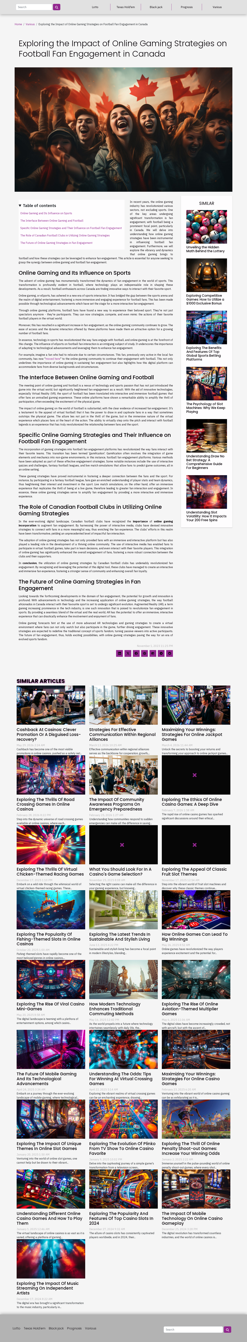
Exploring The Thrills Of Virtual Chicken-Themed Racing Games (50, 871)
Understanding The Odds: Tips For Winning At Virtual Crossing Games (121, 1078)
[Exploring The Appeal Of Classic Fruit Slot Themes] (196, 844)
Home (18, 24)
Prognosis (187, 7)
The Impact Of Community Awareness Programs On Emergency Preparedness (116, 804)
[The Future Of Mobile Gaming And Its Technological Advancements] (51, 1049)
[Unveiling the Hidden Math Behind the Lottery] (206, 226)
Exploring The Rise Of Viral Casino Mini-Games (51, 1006)
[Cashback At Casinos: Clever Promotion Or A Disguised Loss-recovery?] (51, 705)
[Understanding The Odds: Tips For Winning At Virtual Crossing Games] (123, 1049)
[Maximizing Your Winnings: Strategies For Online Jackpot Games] (196, 705)
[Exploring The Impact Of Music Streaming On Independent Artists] (51, 1258)
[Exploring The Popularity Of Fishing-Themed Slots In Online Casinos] (51, 909)
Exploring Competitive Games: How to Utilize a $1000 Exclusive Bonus (205, 299)
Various (217, 7)
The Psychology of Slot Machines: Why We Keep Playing (205, 408)
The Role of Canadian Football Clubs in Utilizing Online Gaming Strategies (65, 235)
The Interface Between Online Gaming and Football (51, 220)
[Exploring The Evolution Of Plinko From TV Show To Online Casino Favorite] (123, 1119)
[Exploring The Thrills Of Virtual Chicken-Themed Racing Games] (51, 844)
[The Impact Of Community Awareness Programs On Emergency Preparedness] (123, 774)
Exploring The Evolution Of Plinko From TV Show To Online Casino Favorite (122, 1148)
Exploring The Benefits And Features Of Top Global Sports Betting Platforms (203, 354)
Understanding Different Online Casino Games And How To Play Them (49, 1218)
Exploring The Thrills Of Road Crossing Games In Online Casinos (46, 804)
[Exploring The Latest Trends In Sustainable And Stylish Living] (123, 909)
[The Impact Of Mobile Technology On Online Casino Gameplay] (196, 1188)
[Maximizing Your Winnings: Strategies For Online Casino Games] (196, 1049)
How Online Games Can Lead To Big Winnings (195, 937)
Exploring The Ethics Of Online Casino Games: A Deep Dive (192, 802)
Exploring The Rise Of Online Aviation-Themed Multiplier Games (190, 1009)
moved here (53, 358)
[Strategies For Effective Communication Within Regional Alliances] (123, 705)
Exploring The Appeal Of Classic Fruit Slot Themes (194, 871)
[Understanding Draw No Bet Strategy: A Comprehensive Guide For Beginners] (206, 435)
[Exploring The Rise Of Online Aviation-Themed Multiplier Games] (196, 979)
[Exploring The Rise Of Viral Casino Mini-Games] (51, 979)
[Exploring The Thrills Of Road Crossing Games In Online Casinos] (51, 774)
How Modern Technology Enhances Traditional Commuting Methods (114, 1009)
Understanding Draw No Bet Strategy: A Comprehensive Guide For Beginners (205, 462)
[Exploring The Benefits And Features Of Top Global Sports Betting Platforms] (206, 327)
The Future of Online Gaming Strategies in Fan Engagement (56, 242)
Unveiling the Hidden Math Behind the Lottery (205, 249)
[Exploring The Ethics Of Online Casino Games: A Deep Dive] (196, 774)
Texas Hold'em (125, 7)
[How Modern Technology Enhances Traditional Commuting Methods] (123, 979)
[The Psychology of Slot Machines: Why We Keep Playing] (206, 383)
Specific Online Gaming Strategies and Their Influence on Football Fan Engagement (71, 228)
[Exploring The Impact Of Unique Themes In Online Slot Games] (51, 1119)
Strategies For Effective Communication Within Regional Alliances (122, 734)
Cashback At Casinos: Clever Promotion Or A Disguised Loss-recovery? (49, 734)
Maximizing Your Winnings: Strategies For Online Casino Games (191, 1078)
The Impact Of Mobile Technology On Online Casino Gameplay (192, 1218)
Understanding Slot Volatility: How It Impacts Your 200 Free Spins (206, 516)
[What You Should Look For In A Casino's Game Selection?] (123, 844)
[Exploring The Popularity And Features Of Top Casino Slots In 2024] (123, 1188)
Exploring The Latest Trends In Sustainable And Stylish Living (119, 937)
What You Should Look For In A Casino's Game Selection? (120, 871)
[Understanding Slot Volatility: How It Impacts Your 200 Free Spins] (206, 491)
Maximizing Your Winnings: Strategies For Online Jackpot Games (192, 734)
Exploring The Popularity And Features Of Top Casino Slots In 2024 (121, 1218)
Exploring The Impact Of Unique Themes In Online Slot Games (49, 1146)
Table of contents (39, 205)
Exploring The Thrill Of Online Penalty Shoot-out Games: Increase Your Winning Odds (191, 1148)
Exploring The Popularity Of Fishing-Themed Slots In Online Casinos (48, 939)
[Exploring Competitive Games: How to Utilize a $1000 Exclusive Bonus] (206, 275)
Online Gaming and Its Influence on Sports (46, 213)
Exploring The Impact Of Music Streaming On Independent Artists (48, 1288)
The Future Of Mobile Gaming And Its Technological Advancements (47, 1078)
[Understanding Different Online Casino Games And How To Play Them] (51, 1188)
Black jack (156, 7)
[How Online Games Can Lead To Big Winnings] (196, 909)
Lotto (95, 7)
